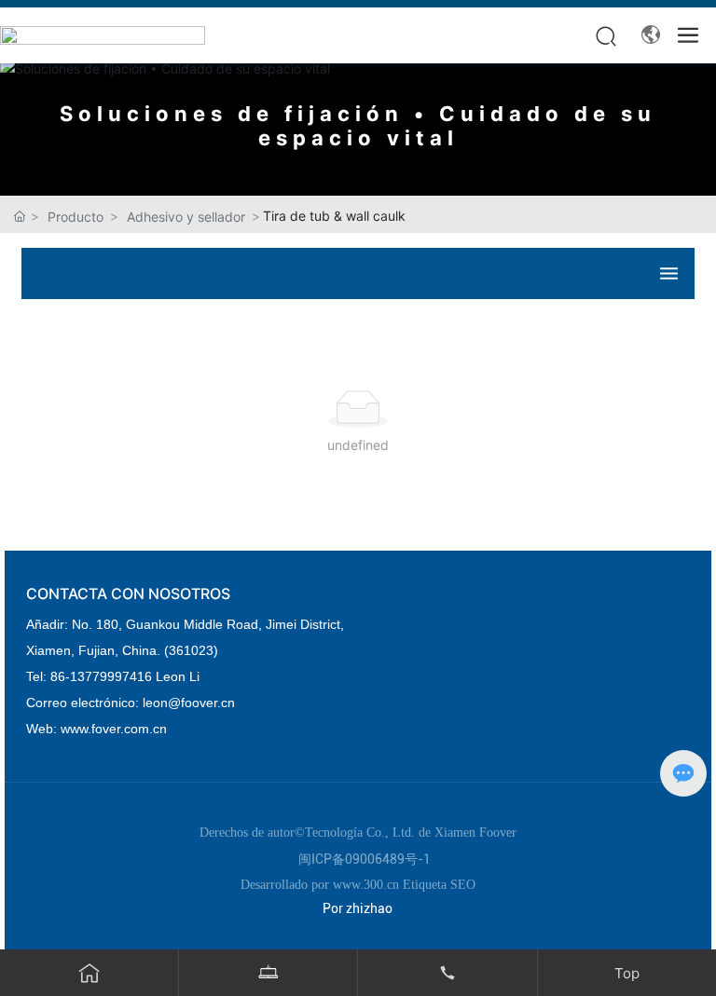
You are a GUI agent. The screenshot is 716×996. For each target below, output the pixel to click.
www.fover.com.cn (114, 728)
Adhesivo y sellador (186, 217)
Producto (75, 217)
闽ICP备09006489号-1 (364, 859)
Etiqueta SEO (439, 885)
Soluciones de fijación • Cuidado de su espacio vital (358, 126)
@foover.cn (201, 702)
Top (627, 973)
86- (60, 676)
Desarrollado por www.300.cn (322, 885)
